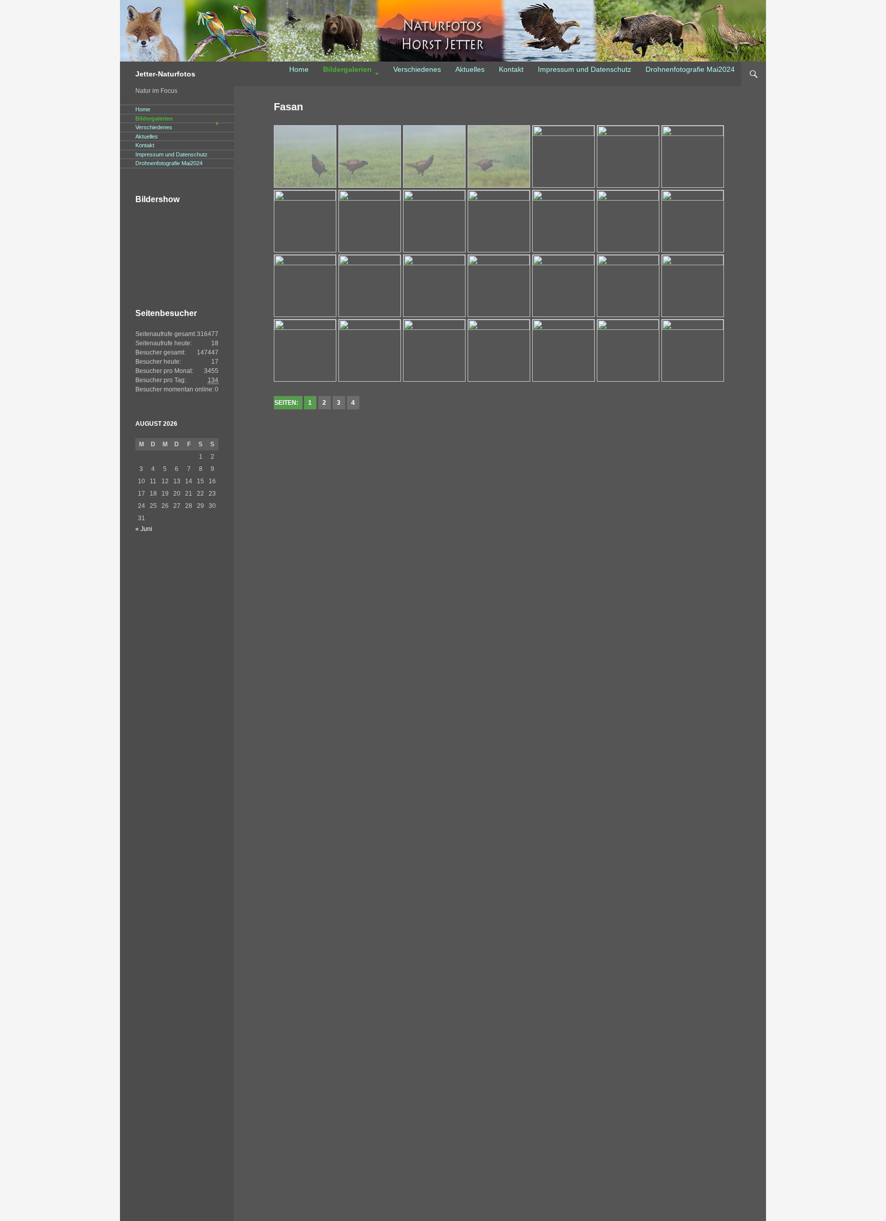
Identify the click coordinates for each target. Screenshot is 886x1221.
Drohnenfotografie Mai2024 (690, 69)
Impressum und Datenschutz (584, 69)
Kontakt (511, 69)
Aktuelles (470, 69)
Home (299, 69)
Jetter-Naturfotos (165, 74)
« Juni (143, 529)
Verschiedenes (417, 69)
